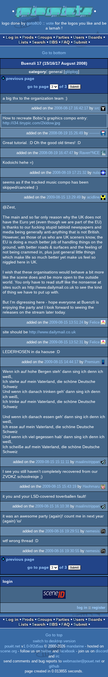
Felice (95, 322)
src (97, 108)
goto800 (33, 23)
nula (96, 172)
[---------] (103, 133)
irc (58, 656)
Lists (23, 42)
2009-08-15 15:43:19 (59, 486)
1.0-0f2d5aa (33, 646)
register (98, 607)
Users (78, 37)
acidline (93, 197)
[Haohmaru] (103, 486)
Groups (44, 37)
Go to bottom (54, 52)
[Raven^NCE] (103, 153)
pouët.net (12, 646)
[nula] (103, 172)
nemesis (93, 531)
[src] (103, 108)
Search (39, 42)
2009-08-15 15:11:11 (52, 462)
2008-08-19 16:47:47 (56, 153)
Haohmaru (91, 486)
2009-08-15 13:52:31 (66, 342)
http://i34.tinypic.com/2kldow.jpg (31, 123)
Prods (28, 37)
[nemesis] (103, 531)
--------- (94, 133)
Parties (62, 37)
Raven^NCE (89, 153)
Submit (80, 42)
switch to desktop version (54, 641)
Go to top (54, 635)
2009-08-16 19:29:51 (62, 531)
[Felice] (103, 322)
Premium (92, 362)
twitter (46, 651)
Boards (95, 37)
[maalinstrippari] (103, 462)
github (54, 666)
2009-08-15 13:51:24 (66, 322)
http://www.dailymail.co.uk (52, 332)
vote (50, 23)
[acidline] (103, 197)
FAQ (65, 42)
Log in (12, 37)
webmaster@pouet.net (81, 661)
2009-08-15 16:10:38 (52, 506)
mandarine (75, 646)
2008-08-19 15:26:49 (66, 133)
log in (82, 607)
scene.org (8, 651)
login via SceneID (54, 595)
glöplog (71, 71)
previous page (20, 78)
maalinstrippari (87, 462)
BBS (53, 42)
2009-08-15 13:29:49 (64, 197)
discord (102, 651)
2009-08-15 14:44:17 (61, 362)
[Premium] (103, 362)
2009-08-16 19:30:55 (62, 551)
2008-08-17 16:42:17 (71, 108)
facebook (67, 651)
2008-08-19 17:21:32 (69, 172)
